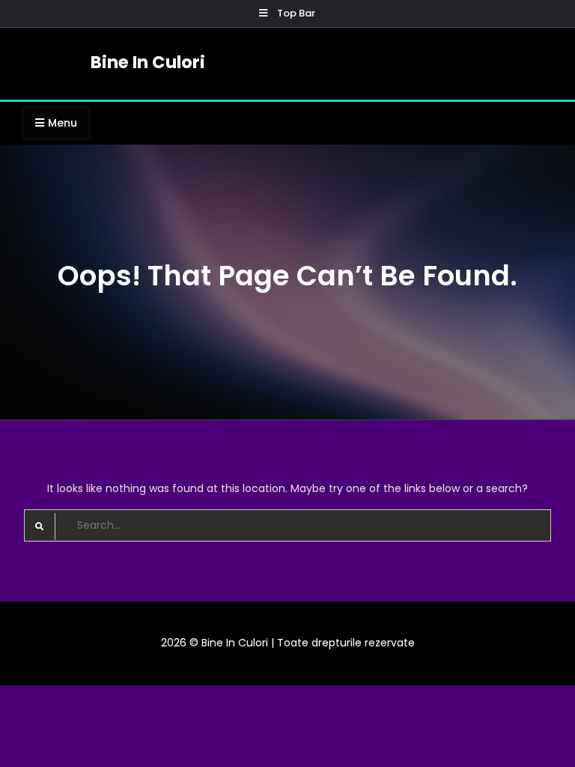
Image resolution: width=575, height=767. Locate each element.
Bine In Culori (148, 62)
